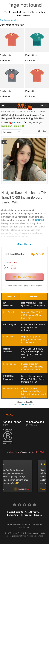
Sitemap (38, 515)
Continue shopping (9, 20)
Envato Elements (15, 512)
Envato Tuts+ (13, 515)
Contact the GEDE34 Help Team (24, 404)
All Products (27, 515)
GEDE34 (16, 122)
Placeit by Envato (33, 512)
